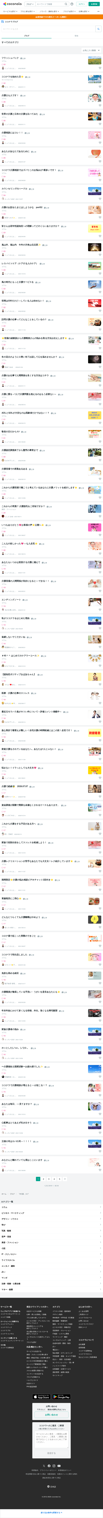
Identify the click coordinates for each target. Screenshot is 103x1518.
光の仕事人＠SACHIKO (11, 610)
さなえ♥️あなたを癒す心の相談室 (10, 684)
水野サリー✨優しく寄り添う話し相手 (10, 796)
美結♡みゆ (9, 367)
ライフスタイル (7, 79)
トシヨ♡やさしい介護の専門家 (10, 815)
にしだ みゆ (9, 516)
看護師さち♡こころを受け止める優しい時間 (10, 647)
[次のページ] (65, 1179)
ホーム (4, 1194)
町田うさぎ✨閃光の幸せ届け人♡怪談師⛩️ (10, 217)
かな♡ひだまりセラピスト (10, 666)
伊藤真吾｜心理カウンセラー (10, 1077)
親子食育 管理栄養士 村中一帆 (10, 983)
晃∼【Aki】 (9, 834)
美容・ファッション (9, 509)
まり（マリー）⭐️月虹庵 (10, 87)
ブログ (12, 1194)
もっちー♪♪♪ (9, 199)
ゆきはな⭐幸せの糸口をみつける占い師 (10, 703)
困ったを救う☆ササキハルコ (10, 927)
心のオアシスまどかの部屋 (10, 460)
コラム (4, 61)
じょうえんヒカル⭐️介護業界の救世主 (10, 68)
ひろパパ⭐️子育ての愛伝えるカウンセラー (10, 965)
